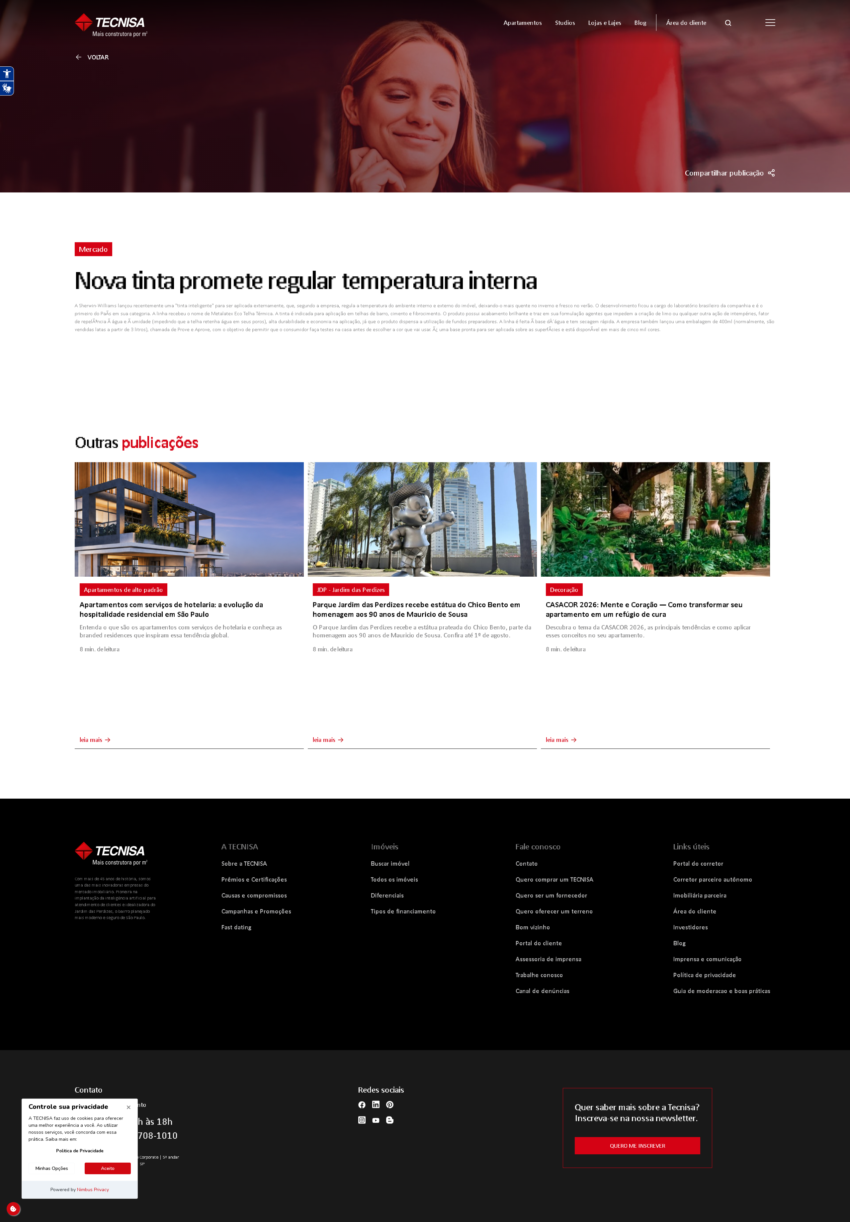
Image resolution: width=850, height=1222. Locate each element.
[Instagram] (362, 1119)
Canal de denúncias (542, 990)
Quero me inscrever (637, 1145)
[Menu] (770, 22)
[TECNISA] (159, 22)
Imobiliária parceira (699, 895)
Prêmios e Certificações (254, 879)
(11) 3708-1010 (145, 1135)
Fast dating (236, 927)
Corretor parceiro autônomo (712, 879)
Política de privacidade (704, 974)
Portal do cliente (539, 943)
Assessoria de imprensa (548, 959)
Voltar (98, 57)
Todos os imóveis (394, 879)
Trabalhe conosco (539, 974)
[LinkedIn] (376, 1104)
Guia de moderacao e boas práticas (721, 990)
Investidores (690, 927)
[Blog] (389, 1119)
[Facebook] (362, 1104)
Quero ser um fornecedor (551, 895)
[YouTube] (376, 1120)
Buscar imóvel (390, 863)
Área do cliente (695, 911)
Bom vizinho (533, 927)
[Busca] (728, 22)
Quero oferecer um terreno (554, 911)
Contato (527, 863)
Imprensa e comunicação (707, 959)
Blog (679, 943)
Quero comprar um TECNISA (555, 879)
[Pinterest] (389, 1104)
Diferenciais (387, 895)
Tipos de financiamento (403, 911)
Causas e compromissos (254, 895)
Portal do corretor (698, 863)
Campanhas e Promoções (256, 911)
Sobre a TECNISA (244, 863)
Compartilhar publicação (724, 173)
